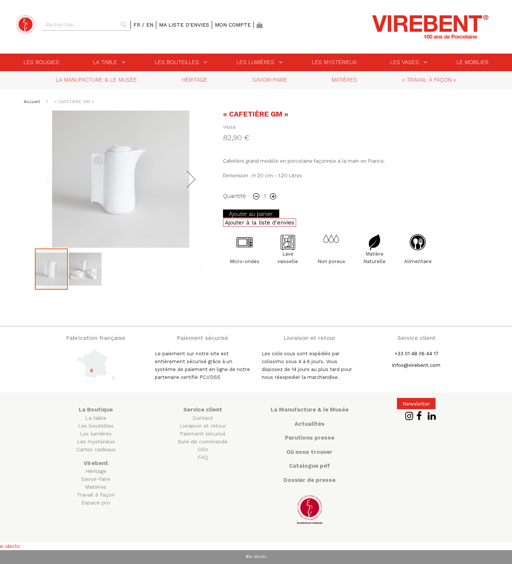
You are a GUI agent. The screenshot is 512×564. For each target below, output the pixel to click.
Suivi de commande (203, 441)
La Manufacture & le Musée (310, 409)
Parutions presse (309, 437)
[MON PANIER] (259, 25)
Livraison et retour (203, 426)
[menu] (256, 62)
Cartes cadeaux (95, 449)
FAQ (203, 457)
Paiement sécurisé (203, 434)
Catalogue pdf (309, 465)
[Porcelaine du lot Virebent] (25, 24)
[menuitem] (41, 62)
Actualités (310, 423)
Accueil (33, 101)
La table (95, 418)
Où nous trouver (309, 452)
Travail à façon (96, 495)
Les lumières (96, 434)
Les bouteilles (96, 426)
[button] (191, 179)
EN (149, 25)
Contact (203, 418)
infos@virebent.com (416, 365)
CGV (203, 449)
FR (137, 25)
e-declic (10, 546)
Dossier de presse (309, 480)
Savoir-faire (95, 479)
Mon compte (233, 25)
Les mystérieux (96, 441)
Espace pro (95, 503)
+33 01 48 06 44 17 (416, 353)
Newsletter (416, 404)
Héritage (95, 471)
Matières (95, 487)
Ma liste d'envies (184, 25)
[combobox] (86, 25)
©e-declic (256, 556)
